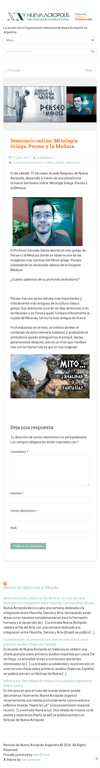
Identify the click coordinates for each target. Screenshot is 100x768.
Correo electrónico (23, 510)
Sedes (60, 162)
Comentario (19, 451)
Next (91, 70)
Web (13, 528)
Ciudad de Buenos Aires (28, 162)
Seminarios (72, 162)
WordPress (41, 755)
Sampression (31, 759)
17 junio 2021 (21, 157)
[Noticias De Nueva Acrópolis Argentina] (50, 16)
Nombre (16, 493)
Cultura (49, 162)
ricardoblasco (45, 157)
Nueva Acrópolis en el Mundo (30, 587)
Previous (11, 70)
